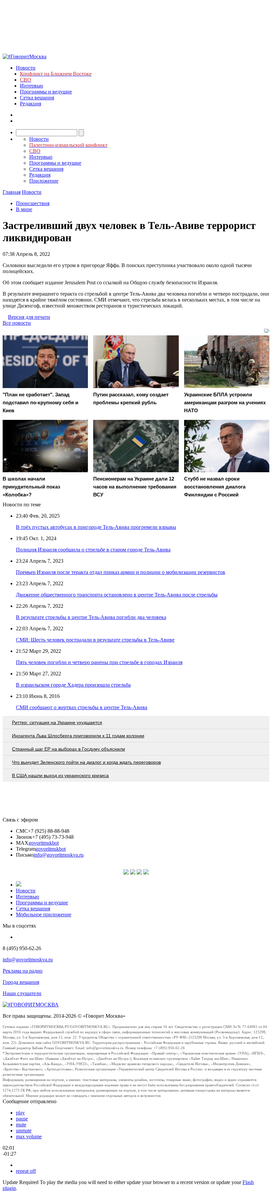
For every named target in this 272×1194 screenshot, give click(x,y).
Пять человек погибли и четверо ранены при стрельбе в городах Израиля (99, 662)
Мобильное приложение (43, 914)
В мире (24, 209)
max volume (29, 1136)
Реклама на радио (22, 971)
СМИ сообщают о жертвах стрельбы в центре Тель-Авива (81, 707)
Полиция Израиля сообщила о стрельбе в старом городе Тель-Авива (93, 549)
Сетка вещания (37, 97)
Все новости (17, 323)
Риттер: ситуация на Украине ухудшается (57, 722)
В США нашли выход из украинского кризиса (60, 775)
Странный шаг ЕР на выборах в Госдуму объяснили (68, 749)
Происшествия (32, 203)
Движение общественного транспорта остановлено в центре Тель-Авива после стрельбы (117, 594)
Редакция (30, 103)
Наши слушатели (22, 993)
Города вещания (21, 982)
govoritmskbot (44, 843)
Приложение (43, 181)
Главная (12, 192)
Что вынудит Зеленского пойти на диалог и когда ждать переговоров (86, 762)
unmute (24, 1130)
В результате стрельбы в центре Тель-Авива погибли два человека (91, 617)
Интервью (31, 85)
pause (22, 1118)
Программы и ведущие (46, 91)
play (20, 1112)
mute (21, 1124)
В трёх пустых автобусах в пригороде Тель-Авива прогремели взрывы (96, 527)
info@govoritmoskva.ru (59, 855)
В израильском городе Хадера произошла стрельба (73, 685)
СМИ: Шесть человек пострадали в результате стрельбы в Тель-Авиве (95, 640)
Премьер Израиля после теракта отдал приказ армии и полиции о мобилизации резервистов (120, 572)
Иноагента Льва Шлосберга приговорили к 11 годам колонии (78, 735)
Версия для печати (29, 317)
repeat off (26, 1171)
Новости (25, 68)
